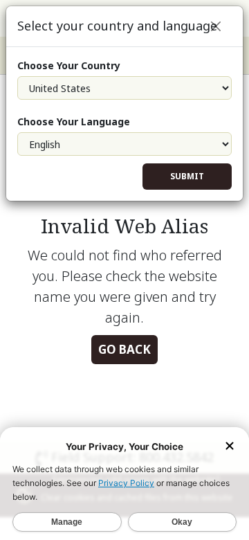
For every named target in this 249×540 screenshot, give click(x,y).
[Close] (215, 26)
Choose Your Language (73, 121)
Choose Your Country (68, 65)
